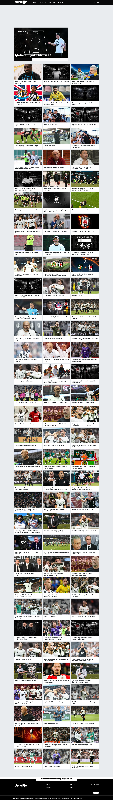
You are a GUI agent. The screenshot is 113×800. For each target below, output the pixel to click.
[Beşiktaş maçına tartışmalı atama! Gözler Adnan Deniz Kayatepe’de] (28, 307)
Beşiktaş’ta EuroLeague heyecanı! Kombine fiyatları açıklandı (83, 253)
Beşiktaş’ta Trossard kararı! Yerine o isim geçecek (83, 403)
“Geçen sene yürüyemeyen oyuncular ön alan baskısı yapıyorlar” (27, 167)
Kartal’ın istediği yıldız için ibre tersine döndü (84, 125)
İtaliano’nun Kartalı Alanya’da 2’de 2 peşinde (84, 317)
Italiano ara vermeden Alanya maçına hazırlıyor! (84, 510)
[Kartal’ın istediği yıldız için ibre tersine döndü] (85, 114)
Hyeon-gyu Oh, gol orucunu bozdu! (83, 723)
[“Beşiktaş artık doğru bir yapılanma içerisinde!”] (85, 542)
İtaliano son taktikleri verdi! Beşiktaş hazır (55, 232)
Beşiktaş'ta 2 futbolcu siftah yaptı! (55, 702)
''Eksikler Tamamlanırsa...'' (23, 659)
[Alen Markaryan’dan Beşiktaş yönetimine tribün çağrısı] (85, 157)
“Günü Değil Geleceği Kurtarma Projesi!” (25, 574)
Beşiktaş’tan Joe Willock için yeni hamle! (26, 360)
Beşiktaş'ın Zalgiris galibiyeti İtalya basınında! (83, 595)
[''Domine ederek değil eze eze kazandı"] (28, 457)
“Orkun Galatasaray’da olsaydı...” (54, 295)
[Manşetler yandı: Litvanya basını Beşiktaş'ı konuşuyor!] (28, 692)
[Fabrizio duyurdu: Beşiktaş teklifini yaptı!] (85, 93)
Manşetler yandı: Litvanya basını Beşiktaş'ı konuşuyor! (25, 702)
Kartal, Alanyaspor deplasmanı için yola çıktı (55, 189)
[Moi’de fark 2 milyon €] (56, 713)
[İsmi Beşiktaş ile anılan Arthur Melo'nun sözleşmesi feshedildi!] (56, 585)
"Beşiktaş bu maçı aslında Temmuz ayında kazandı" (55, 467)
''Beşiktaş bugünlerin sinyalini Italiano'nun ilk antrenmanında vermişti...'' (82, 488)
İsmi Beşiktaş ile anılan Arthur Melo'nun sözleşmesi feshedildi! (56, 595)
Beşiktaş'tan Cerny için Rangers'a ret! (84, 531)
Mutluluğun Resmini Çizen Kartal (25, 680)
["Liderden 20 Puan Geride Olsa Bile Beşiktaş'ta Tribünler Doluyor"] (28, 500)
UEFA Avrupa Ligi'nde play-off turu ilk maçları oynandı (27, 745)
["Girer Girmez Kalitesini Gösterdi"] (28, 435)
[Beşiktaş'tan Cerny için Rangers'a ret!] (85, 521)
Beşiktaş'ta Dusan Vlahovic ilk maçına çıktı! (84, 702)
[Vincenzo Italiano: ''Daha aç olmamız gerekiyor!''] (28, 713)
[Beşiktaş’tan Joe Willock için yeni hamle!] (28, 350)
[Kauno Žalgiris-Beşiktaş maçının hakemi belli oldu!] (85, 264)
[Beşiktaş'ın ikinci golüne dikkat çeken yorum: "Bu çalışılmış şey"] (28, 585)
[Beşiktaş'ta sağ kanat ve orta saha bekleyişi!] (28, 542)
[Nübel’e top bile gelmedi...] (56, 756)
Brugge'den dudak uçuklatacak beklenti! (25, 82)
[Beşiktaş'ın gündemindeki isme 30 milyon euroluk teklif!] (85, 628)
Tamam (97, 798)
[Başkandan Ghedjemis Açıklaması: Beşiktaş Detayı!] (85, 72)
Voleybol (52, 2)
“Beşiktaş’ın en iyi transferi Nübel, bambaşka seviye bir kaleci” (54, 638)
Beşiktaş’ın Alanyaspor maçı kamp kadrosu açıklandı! (55, 210)
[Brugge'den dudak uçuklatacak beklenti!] (28, 72)
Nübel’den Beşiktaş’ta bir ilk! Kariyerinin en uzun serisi (84, 360)
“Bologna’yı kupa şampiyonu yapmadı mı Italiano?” (56, 253)
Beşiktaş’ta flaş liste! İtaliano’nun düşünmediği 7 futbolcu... (82, 189)
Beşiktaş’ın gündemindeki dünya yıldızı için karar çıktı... (27, 125)
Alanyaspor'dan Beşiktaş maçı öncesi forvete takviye (84, 467)
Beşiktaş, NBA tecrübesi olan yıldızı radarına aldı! (83, 232)
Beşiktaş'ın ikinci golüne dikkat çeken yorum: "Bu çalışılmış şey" (27, 595)
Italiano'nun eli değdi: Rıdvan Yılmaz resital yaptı (55, 745)
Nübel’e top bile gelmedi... (52, 766)
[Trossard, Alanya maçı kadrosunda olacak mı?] (56, 500)
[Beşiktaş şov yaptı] (85, 286)
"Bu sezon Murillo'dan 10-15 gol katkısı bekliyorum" (84, 446)
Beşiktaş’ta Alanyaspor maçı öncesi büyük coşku (83, 146)
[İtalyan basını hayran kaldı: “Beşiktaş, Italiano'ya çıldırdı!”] (56, 414)
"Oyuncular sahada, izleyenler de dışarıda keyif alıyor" (26, 488)
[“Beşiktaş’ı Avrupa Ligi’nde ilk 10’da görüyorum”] (28, 264)
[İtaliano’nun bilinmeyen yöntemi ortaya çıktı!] (56, 350)
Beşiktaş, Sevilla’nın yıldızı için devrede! (56, 81)
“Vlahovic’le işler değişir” (52, 124)
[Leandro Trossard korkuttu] (28, 756)
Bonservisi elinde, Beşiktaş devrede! (55, 317)
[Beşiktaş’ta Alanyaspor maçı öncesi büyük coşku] (85, 136)
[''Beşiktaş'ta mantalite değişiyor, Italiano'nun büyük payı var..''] (85, 649)
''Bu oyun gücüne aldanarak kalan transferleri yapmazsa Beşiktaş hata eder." (55, 488)
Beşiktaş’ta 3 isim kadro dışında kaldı (27, 210)
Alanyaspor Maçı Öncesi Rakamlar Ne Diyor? (27, 232)
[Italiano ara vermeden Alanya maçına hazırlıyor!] (85, 500)
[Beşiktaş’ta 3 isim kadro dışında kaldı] (28, 200)
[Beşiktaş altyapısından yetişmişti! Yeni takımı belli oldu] (28, 286)
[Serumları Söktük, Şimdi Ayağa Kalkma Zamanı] (56, 542)
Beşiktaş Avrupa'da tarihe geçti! (54, 445)
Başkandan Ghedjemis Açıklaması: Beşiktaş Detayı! (83, 82)
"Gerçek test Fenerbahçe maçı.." (54, 167)
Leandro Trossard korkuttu (23, 766)
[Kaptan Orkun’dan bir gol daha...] (85, 735)
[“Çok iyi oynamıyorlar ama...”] (28, 371)
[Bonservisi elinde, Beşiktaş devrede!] (56, 307)
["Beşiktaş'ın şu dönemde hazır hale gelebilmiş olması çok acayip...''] (85, 414)
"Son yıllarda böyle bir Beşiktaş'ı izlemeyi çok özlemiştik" (54, 574)
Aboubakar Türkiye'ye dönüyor (25, 424)
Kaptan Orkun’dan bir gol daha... (82, 744)
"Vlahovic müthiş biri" (50, 616)
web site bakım (95, 784)
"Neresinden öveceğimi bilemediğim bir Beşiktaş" (28, 617)
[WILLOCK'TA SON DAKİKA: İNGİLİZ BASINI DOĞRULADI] (28, 93)
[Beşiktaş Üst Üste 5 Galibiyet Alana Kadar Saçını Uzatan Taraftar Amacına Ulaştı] (28, 521)
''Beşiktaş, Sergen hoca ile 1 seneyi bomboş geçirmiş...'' (26, 638)
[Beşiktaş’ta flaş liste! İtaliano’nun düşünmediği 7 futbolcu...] (85, 179)
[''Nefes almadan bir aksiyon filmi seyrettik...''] (85, 756)
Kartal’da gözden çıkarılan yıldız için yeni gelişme (84, 381)
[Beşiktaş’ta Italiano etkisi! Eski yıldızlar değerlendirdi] (28, 328)
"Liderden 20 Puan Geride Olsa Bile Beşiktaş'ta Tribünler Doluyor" (26, 510)
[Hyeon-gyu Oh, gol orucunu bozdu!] (85, 713)
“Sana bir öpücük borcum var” (53, 338)
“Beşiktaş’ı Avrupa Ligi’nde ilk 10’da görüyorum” (26, 274)
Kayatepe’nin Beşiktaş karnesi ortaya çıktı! (27, 253)
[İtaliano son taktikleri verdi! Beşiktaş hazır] (56, 221)
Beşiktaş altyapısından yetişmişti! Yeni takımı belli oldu (27, 296)
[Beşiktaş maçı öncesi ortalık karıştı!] (28, 136)
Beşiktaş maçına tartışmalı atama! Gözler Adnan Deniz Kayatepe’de (26, 317)
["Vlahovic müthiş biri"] (56, 607)
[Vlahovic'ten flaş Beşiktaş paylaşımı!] (85, 607)
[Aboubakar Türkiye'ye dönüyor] (28, 414)
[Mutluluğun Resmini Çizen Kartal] (28, 671)
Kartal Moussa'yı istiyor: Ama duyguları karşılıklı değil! (56, 681)
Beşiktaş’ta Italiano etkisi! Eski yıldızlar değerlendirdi (27, 339)
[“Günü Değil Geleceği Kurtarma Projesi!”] (28, 564)
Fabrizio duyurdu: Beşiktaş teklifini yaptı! (83, 103)
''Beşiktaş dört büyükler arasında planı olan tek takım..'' (56, 659)
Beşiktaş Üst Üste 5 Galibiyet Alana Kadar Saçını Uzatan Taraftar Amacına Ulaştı (27, 531)
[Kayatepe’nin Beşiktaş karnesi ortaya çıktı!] (28, 243)
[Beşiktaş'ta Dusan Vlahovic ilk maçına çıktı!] (85, 692)
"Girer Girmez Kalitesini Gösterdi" (25, 445)
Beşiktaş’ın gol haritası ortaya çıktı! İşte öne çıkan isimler (85, 339)
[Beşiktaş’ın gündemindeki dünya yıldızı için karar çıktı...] (28, 114)
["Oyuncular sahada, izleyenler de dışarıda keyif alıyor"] (28, 478)
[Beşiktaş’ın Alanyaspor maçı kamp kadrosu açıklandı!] (56, 200)
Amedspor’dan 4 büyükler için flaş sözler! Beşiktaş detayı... (55, 381)
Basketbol (42, 2)
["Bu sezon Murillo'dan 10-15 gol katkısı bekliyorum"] (85, 435)
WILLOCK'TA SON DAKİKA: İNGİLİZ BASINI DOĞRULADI (27, 103)
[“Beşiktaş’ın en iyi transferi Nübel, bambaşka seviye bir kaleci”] (56, 628)
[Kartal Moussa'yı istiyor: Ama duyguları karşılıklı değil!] (56, 671)
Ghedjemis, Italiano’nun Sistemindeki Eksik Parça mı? (56, 103)
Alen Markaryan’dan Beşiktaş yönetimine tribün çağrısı (81, 167)
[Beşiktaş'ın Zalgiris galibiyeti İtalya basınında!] (85, 585)
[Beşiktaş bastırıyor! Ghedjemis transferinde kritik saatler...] (28, 179)
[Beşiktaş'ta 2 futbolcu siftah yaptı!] (56, 692)
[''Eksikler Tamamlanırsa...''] (28, 649)
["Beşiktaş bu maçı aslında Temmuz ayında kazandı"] (56, 457)
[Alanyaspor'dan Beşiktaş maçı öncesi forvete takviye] (85, 457)
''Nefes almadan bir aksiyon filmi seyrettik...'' (82, 766)
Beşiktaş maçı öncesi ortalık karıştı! (26, 145)
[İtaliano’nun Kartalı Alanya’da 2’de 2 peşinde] (85, 307)
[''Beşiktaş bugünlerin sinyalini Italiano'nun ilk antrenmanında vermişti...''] (85, 478)
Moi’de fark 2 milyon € (51, 723)
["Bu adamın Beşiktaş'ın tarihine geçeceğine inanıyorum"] (85, 564)
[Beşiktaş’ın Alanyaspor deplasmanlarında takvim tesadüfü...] (56, 264)
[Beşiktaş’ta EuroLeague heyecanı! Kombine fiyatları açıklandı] (85, 243)
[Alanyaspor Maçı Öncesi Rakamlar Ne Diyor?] (28, 221)
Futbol (34, 2)
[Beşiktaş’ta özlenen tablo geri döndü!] (56, 393)
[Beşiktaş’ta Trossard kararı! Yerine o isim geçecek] (85, 393)
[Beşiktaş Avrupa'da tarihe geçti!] (56, 435)
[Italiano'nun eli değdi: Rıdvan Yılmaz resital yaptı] (56, 735)
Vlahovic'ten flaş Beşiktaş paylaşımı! (84, 616)
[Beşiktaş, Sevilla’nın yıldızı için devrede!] (56, 72)
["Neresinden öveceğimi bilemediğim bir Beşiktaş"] (28, 607)
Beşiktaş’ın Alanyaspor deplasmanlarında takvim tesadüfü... (56, 274)
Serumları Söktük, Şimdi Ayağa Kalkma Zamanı (56, 553)
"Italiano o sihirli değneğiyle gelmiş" (55, 531)
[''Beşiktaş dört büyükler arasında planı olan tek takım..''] (56, 649)
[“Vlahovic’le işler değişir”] (56, 114)
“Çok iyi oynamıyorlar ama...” (24, 381)
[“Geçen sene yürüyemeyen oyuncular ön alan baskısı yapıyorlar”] (28, 157)
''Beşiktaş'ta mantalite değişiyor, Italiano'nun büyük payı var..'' (82, 659)
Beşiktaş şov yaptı (78, 295)
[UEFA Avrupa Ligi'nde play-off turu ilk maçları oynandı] (28, 735)
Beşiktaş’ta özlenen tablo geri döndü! (56, 402)
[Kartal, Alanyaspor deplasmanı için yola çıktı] (56, 179)
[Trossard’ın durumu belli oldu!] (85, 200)
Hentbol (60, 2)
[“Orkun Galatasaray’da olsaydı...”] (56, 286)
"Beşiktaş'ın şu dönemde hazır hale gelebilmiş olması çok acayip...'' (83, 424)
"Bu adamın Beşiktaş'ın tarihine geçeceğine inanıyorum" (82, 574)
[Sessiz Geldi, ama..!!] (56, 136)
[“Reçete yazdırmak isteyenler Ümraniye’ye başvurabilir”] (85, 671)
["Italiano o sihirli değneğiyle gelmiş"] (56, 521)
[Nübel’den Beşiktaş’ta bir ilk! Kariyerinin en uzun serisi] (85, 350)
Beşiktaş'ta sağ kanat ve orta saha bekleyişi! (26, 553)
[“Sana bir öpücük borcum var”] (56, 328)
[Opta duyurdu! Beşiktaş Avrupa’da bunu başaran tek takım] (28, 393)
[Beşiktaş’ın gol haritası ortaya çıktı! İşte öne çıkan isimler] (85, 328)
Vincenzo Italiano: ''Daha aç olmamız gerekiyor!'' (27, 724)
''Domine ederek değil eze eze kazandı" (27, 466)
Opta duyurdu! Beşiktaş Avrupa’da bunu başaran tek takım (26, 403)
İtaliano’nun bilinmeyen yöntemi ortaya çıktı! (56, 360)
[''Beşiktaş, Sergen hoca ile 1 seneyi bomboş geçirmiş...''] (28, 628)
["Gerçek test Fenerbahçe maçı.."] (56, 157)
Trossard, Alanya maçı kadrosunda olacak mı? (55, 510)
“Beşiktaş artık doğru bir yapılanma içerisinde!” (83, 553)
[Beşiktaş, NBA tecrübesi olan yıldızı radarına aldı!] (85, 221)
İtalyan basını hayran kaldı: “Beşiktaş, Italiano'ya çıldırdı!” (56, 424)
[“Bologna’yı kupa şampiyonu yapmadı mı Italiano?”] (56, 243)
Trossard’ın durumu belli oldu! (81, 210)
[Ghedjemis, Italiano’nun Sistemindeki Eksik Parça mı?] (56, 93)
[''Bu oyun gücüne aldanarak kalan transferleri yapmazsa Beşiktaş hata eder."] (56, 478)
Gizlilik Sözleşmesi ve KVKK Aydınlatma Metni (70, 798)
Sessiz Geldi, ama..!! (50, 145)
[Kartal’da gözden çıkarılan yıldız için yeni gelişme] (85, 371)
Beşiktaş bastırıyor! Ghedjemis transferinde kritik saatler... (25, 189)
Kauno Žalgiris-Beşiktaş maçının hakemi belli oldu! (82, 274)
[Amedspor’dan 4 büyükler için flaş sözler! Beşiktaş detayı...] (56, 371)
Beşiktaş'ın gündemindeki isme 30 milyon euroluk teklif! (83, 638)
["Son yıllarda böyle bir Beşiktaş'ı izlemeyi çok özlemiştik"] (56, 564)
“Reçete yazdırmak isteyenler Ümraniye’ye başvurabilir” (81, 681)
